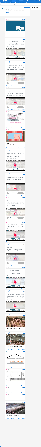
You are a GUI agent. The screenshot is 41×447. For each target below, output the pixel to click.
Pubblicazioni (12, 9)
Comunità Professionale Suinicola (5, 1)
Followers (7, 9)
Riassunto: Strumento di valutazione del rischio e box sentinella (14, 143)
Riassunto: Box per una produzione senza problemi (14, 328)
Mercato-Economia (7, 2)
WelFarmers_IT (9, 38)
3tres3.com (5, 0)
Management (20, 2)
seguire (23, 19)
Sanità (3, 2)
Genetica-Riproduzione (15, 2)
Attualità (1, 2)
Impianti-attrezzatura (24, 2)
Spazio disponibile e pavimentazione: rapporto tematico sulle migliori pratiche (15, 397)
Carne (28, 2)
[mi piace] (6, 85)
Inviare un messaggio (27, 8)
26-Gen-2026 (9, 244)
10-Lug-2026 (9, 39)
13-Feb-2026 (9, 150)
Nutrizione (11, 2)
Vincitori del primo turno (10, 32)
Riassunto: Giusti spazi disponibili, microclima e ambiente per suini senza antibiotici (15, 346)
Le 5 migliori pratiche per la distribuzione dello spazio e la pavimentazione (14, 416)
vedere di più (8, 12)
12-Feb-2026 (9, 174)
